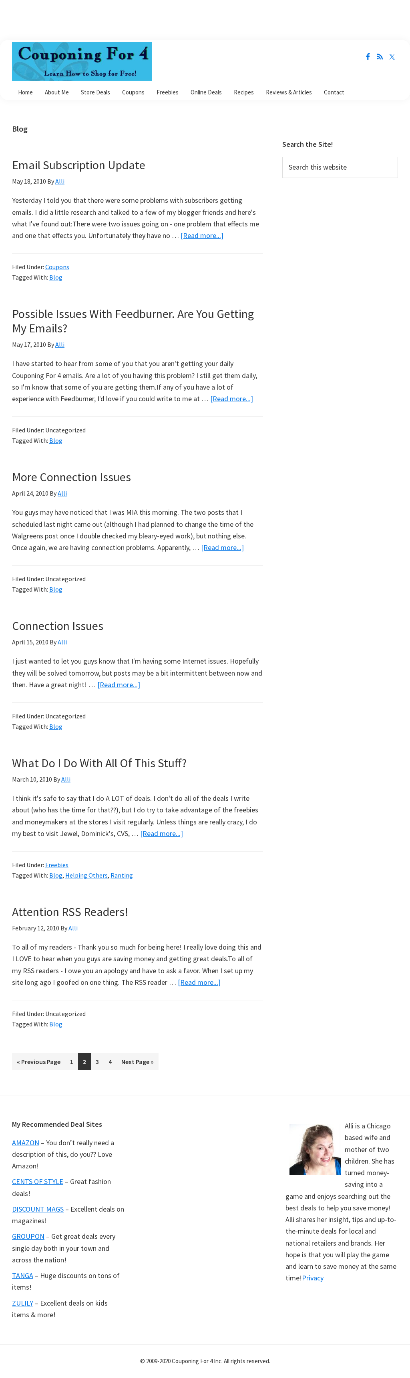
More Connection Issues (71, 476)
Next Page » (137, 1064)
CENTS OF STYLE (37, 1181)
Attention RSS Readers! (70, 911)
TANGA (22, 1275)
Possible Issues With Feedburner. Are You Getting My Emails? (133, 321)
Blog (55, 277)
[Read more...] (202, 235)
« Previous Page (38, 1064)
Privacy (313, 1277)
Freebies (56, 865)
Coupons (57, 267)
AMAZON (25, 1142)
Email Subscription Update (78, 164)
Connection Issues (57, 625)
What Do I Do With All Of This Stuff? (99, 762)
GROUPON (28, 1236)
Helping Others (86, 875)
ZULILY (22, 1303)
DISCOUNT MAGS (38, 1209)
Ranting (122, 875)
